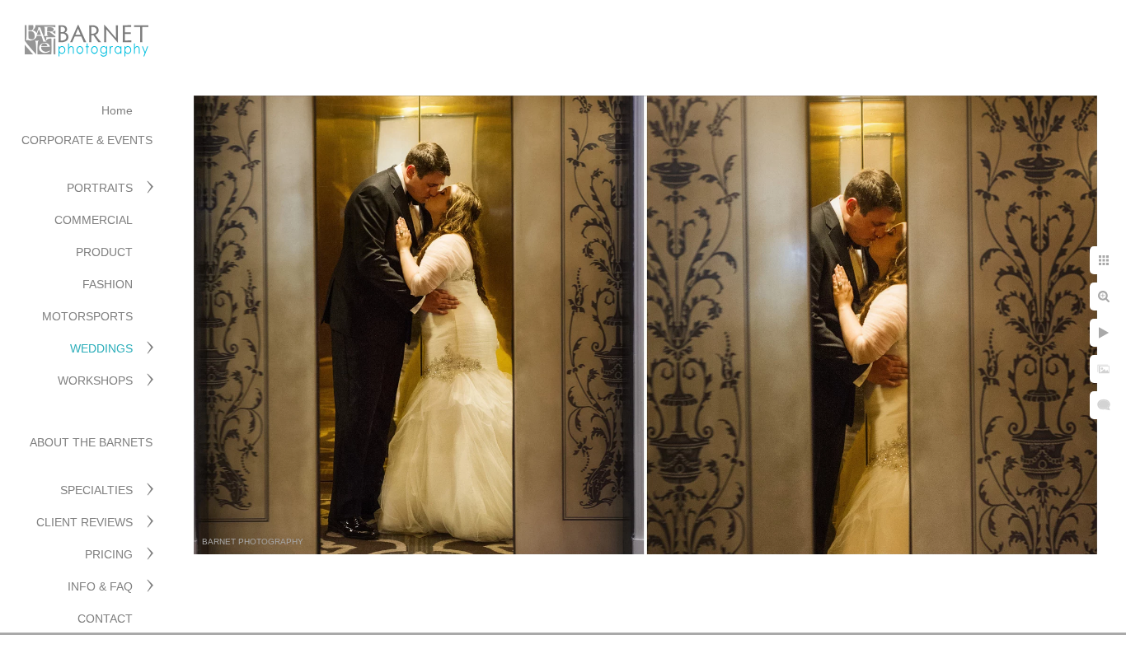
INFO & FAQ (100, 586)
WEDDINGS (101, 348)
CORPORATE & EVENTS (86, 140)
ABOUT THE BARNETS (91, 442)
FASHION (107, 284)
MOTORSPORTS (87, 316)
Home (117, 110)
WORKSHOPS (95, 380)
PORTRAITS (100, 187)
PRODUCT (104, 252)
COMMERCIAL (93, 219)
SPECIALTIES (96, 490)
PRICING (109, 554)
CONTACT (105, 618)
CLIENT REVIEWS (84, 522)
